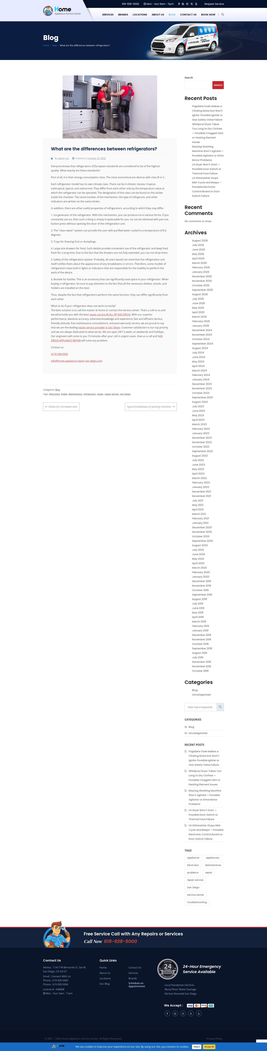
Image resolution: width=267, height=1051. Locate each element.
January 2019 (200, 630)
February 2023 (201, 429)
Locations (140, 14)
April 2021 (198, 509)
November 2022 (202, 442)
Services (108, 14)
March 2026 (199, 263)
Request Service (214, 4)
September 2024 (202, 343)
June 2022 (198, 464)
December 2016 (201, 662)
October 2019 (200, 590)
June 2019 (198, 608)
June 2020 (198, 554)
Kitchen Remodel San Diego (181, 993)
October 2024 (201, 339)
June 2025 (198, 303)
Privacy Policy (214, 1038)
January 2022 (200, 487)
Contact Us (135, 967)
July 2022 (198, 460)
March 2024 (199, 370)
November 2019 (201, 585)
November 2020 (202, 532)
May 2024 (198, 361)
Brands (123, 14)
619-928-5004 (60, 984)
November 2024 (202, 334)
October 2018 (200, 644)
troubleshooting (197, 902)
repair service (112, 394)
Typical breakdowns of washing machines (149, 405)
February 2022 (201, 482)
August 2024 (200, 348)
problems (193, 872)
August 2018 (199, 653)
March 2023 (199, 424)
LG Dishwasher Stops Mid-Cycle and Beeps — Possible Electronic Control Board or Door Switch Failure (207, 187)
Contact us (188, 14)
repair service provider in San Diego (99, 327)
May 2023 (198, 415)
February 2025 (201, 321)
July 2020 (198, 550)
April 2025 (198, 312)
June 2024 (198, 357)
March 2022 (199, 478)
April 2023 (198, 420)
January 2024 (200, 379)
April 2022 (198, 473)
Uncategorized (201, 694)
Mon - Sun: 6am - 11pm (160, 4)
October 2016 (200, 671)
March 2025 (199, 317)
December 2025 (202, 276)
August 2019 (199, 599)
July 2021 (197, 500)
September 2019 (202, 594)
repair (100, 394)
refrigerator (89, 394)
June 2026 (198, 249)
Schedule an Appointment (137, 985)
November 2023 (202, 388)
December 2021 (201, 491)
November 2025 (202, 281)
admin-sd (63, 158)
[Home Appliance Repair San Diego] (65, 14)
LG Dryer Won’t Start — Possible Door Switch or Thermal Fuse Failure (206, 169)
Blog (172, 14)
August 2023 (200, 402)
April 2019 (198, 617)
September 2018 (202, 648)
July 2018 (197, 657)
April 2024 (198, 366)
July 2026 (198, 245)
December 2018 (201, 635)
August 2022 (200, 455)
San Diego (125, 394)
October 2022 (200, 447)
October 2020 (200, 536)
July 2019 (197, 603)
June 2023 (198, 411)
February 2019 (200, 626)
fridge (64, 394)
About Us (105, 973)
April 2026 (198, 258)
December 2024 (202, 330)
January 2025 (200, 326)
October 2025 (200, 285)
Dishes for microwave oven (63, 405)
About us (158, 14)
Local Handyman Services (179, 985)
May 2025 (198, 308)
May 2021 (197, 505)
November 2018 (201, 639)
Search (189, 77)
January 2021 (200, 523)
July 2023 (198, 406)
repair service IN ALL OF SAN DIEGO (109, 314)
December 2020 (202, 527)
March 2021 (199, 514)
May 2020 (198, 559)
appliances (212, 857)
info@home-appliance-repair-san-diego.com (76, 361)
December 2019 (201, 581)
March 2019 (199, 621)
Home (103, 967)
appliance (193, 857)
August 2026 (200, 240)
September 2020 (202, 541)
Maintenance (75, 394)
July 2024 (198, 352)
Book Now (208, 14)
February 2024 (201, 375)
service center (195, 894)
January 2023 (200, 433)
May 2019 (197, 612)
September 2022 (202, 451)
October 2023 (200, 393)
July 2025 (198, 299)
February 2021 (200, 518)
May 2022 (198, 469)
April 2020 (198, 563)
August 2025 (200, 294)
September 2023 (202, 397)
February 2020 (201, 572)
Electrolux (54, 394)
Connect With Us (61, 976)
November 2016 (201, 666)
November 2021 (201, 496)
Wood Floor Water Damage (180, 989)
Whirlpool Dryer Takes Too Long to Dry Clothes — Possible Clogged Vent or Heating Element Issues (207, 133)
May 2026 (198, 254)
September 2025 (202, 290)
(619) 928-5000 (59, 354)
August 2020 (200, 545)
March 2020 (199, 568)
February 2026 (201, 267)
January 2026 (200, 272)
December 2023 (202, 384)
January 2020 (200, 577)
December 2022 (202, 438)
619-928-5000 (130, 4)
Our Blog (105, 983)
